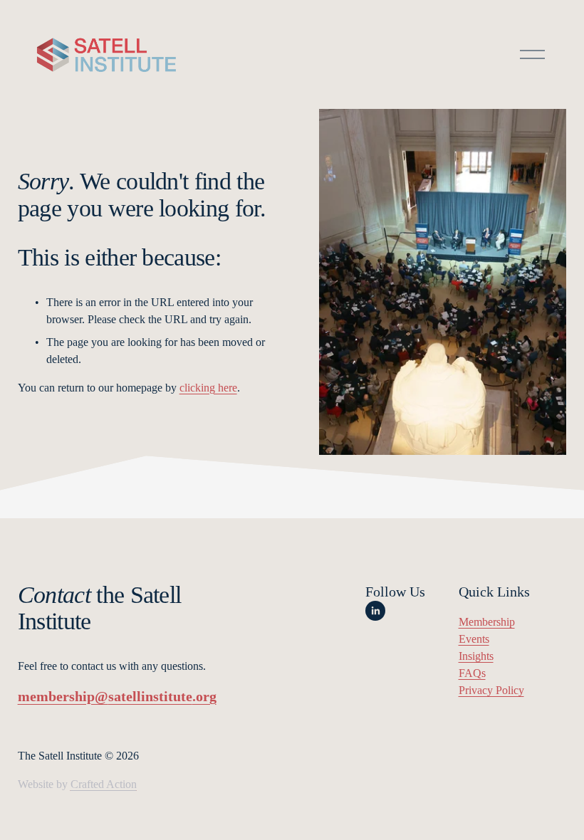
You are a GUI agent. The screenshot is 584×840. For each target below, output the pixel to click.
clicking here (208, 388)
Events (474, 639)
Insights (476, 656)
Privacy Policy (491, 690)
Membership (487, 622)
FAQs (472, 673)
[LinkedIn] (375, 611)
